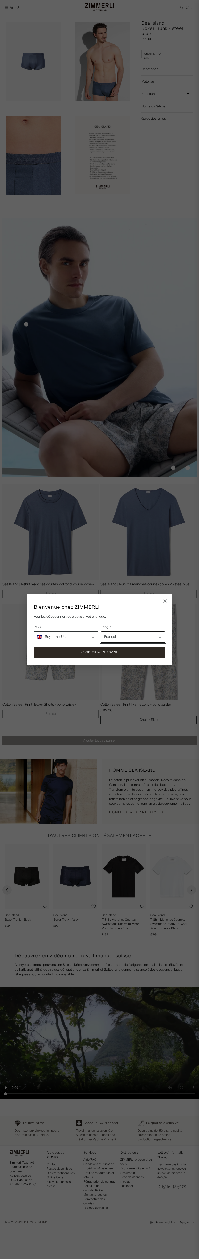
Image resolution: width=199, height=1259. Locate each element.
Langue (106, 627)
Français (110, 637)
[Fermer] (165, 601)
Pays (37, 627)
